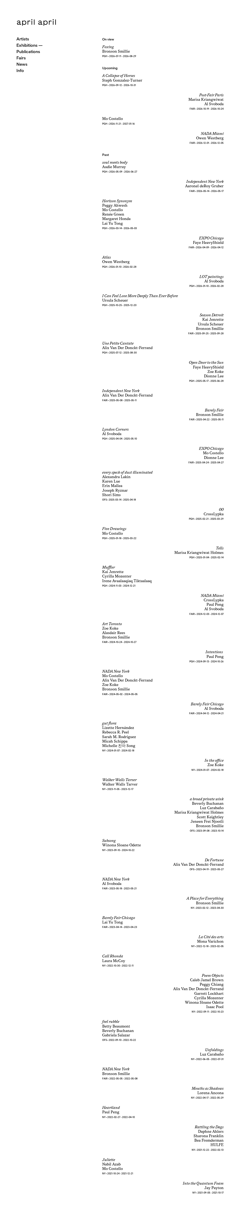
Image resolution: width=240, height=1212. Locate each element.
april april (36, 22)
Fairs (21, 57)
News (21, 64)
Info (20, 70)
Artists (22, 38)
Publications (28, 51)
